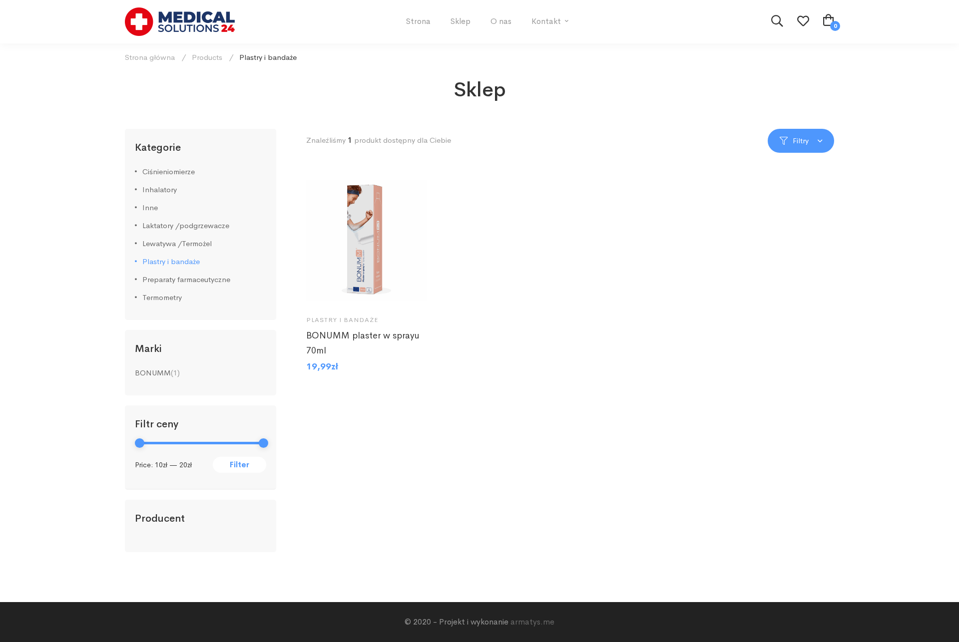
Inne (150, 207)
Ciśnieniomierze (168, 171)
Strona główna (150, 57)
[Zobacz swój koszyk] (828, 21)
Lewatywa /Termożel (177, 243)
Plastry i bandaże (171, 261)
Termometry (162, 297)
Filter (239, 464)
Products (207, 57)
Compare (381, 292)
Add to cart (323, 292)
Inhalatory (159, 189)
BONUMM (153, 372)
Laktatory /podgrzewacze (185, 225)
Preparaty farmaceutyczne (186, 279)
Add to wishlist (352, 292)
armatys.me (532, 622)
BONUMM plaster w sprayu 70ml (363, 343)
